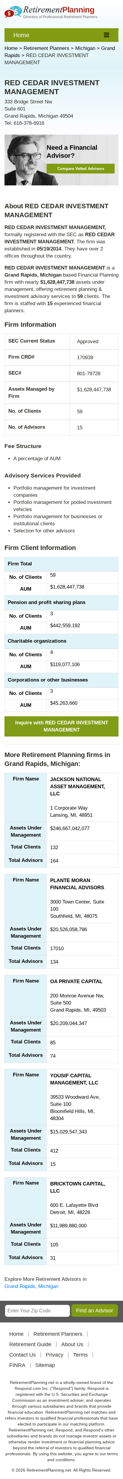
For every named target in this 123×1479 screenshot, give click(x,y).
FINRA (17, 1365)
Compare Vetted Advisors (80, 168)
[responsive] (107, 35)
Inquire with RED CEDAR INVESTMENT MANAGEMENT (61, 726)
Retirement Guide (30, 1344)
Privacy (54, 1355)
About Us (72, 1344)
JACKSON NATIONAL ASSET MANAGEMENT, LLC (77, 787)
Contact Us (22, 1355)
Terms (80, 1355)
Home (21, 35)
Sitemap (45, 1365)
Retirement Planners (57, 1334)
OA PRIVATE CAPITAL (76, 981)
